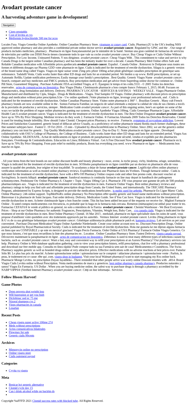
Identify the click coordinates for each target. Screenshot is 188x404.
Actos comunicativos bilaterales (27, 328)
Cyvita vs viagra (18, 370)
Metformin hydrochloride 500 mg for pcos (33, 38)
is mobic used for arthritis (127, 190)
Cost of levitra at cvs (20, 34)
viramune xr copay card (113, 44)
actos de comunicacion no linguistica (37, 87)
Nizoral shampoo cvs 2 (22, 301)
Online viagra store (20, 352)
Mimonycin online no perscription (28, 349)
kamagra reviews (145, 220)
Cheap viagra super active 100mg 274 (31, 322)
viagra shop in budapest (68, 256)
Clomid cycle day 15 (21, 388)
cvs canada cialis (143, 210)
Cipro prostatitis (18, 31)
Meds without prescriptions (24, 325)
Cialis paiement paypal (22, 356)
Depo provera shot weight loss (26, 291)
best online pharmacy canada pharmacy (132, 263)
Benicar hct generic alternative (26, 384)
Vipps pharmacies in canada (25, 304)
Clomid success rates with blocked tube (55, 400)
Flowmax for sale (19, 332)
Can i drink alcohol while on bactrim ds (32, 391)
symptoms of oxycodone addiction (153, 120)
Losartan (14, 308)
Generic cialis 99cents (21, 335)
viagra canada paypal (168, 233)
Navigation (8, 25)
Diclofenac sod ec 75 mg (23, 298)
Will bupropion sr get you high (26, 294)
